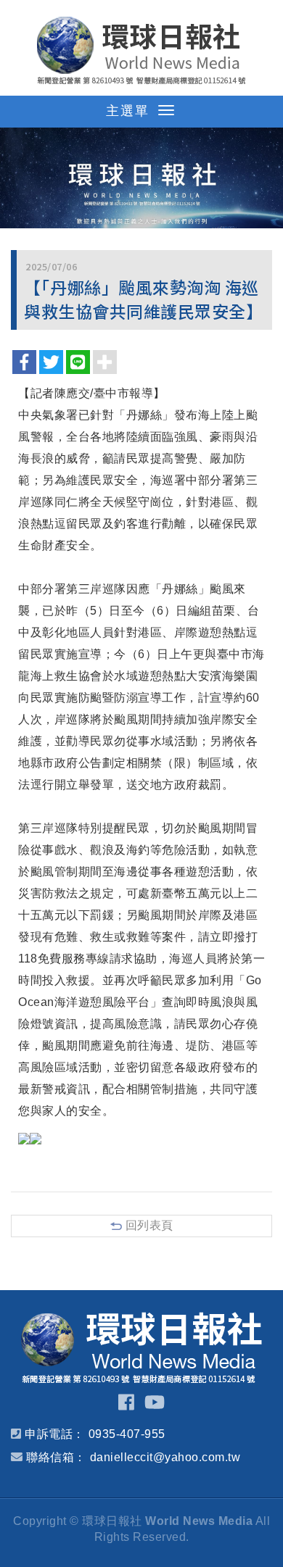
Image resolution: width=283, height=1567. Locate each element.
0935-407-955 (127, 1434)
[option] (141, 178)
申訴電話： (55, 1434)
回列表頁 (149, 1225)
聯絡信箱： (56, 1457)
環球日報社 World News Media (141, 51)
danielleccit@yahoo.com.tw (165, 1457)
